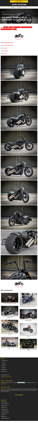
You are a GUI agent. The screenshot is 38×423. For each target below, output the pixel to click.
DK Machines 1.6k (5, 403)
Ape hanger (5, 53)
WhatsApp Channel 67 (5, 418)
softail (14, 29)
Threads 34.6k (3, 416)
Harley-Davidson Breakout (27, 27)
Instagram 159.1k (4, 409)
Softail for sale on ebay (19, 39)
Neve (14, 421)
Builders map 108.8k (5, 412)
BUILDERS (19, 7)
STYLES (25, 7)
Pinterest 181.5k (4, 407)
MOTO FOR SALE (19, 1)
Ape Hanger (6, 27)
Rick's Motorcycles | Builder (6, 29)
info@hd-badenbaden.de (8, 45)
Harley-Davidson (17, 27)
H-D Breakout (5, 50)
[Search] (36, 1)
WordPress (23, 421)
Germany (11, 27)
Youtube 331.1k (4, 405)
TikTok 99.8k (3, 414)
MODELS (13, 7)
